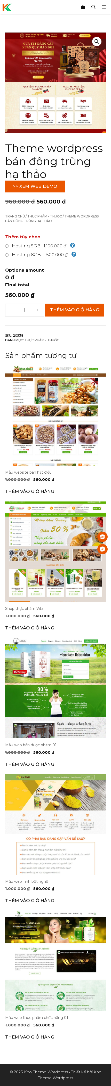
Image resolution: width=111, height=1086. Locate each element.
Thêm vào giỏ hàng (74, 309)
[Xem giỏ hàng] (83, 7)
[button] (96, 41)
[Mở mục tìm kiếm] (93, 7)
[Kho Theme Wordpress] (7, 7)
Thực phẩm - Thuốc (44, 216)
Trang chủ (15, 216)
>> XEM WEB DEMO (35, 186)
